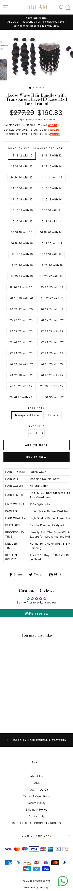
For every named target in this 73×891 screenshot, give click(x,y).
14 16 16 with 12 (21, 188)
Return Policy (36, 803)
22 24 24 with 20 (21, 342)
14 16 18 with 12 (21, 199)
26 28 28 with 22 (21, 386)
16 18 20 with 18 (51, 243)
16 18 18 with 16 (21, 232)
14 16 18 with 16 (22, 210)
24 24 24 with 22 (21, 364)
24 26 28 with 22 (21, 375)
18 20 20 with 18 (51, 265)
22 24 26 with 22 (52, 353)
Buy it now (36, 457)
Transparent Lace (27, 415)
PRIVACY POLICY (36, 789)
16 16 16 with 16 (21, 221)
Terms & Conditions (36, 796)
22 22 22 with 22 (52, 331)
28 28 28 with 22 (20, 397)
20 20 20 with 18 (51, 287)
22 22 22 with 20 (21, 331)
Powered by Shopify (36, 887)
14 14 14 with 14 (51, 177)
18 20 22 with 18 (51, 276)
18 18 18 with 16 (22, 254)
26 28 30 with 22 (51, 386)
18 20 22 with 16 (22, 276)
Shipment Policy (36, 809)
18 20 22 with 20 (21, 287)
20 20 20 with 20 (21, 298)
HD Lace (52, 415)
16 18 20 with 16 (22, 243)
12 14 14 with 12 (51, 155)
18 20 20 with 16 (21, 265)
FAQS (36, 783)
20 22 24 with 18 (52, 309)
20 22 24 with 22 (52, 320)
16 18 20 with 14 (51, 232)
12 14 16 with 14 (51, 166)
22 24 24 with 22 (52, 342)
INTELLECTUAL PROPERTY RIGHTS (36, 823)
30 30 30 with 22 (52, 397)
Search (36, 762)
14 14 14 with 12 (21, 177)
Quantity (36, 426)
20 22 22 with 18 (52, 298)
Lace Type (36, 408)
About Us (36, 776)
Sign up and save (36, 836)
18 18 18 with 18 (50, 254)
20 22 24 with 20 (21, 320)
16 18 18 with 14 (51, 221)
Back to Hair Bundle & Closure (39, 740)
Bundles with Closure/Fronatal (36, 148)
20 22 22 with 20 (21, 309)
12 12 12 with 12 (21, 155)
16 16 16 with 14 (51, 210)
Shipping (22, 119)
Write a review (37, 613)
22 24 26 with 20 (21, 353)
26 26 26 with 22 (52, 375)
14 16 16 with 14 (51, 188)
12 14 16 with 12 (21, 166)
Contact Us (36, 816)
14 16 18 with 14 (51, 199)
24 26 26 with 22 (52, 364)
